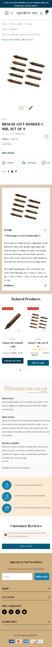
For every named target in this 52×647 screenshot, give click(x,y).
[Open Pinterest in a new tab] (11, 612)
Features (9, 285)
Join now (5, 461)
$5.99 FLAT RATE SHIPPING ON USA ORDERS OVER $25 (26, 4)
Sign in (27, 467)
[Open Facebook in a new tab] (4, 612)
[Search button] (12, 13)
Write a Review (26, 546)
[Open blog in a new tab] (24, 612)
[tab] (24, 221)
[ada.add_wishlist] (18, 330)
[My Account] (41, 13)
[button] (46, 136)
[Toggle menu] (7, 13)
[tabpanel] (25, 206)
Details (8, 230)
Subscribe (42, 576)
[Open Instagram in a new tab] (17, 612)
